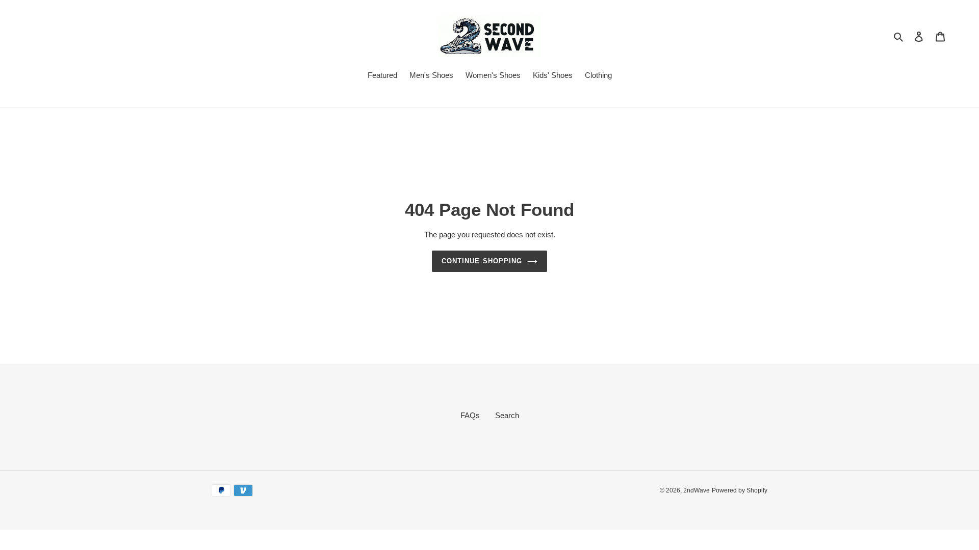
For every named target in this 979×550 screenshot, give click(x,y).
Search (507, 415)
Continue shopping (482, 261)
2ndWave (696, 490)
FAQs (470, 415)
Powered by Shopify (739, 490)
